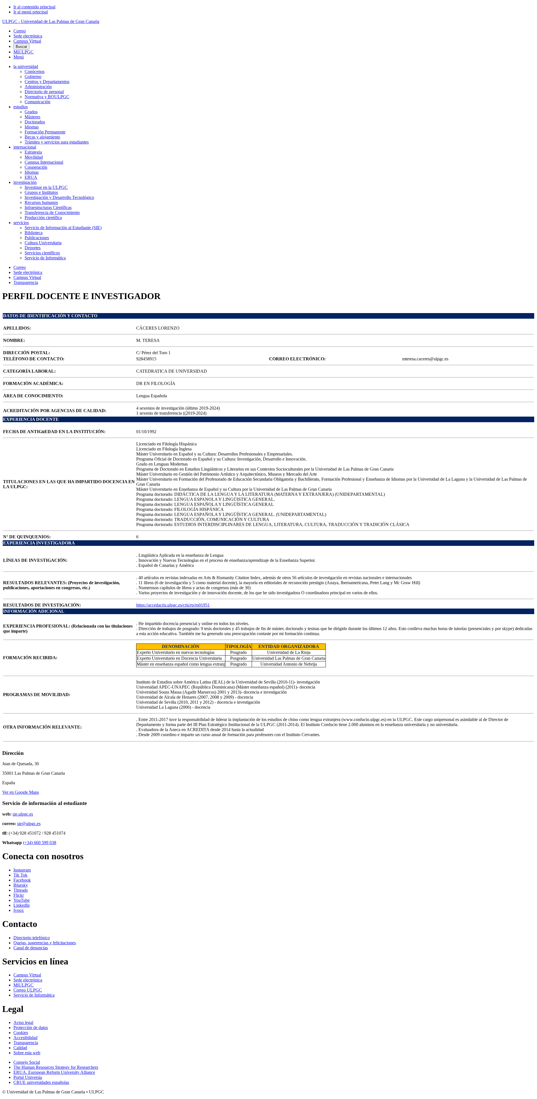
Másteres (32, 116)
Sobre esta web (26, 1052)
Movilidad (34, 157)
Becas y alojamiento (42, 137)
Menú (18, 57)
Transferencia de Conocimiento (52, 212)
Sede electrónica (27, 36)
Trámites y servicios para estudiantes (57, 142)
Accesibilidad (25, 1037)
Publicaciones (37, 237)
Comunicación (37, 101)
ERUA (31, 177)
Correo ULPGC (27, 990)
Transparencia (25, 282)
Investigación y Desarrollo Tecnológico (59, 197)
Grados (31, 111)
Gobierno (33, 76)
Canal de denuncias (30, 947)
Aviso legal (23, 1022)
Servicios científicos (42, 252)
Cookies (20, 1032)
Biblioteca (34, 232)
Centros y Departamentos (47, 81)
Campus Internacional (44, 162)
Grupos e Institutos (41, 192)
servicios (21, 222)
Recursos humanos (41, 202)
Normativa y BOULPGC (47, 96)
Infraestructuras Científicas (48, 207)
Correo (19, 31)
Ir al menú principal (30, 12)
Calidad (20, 1047)
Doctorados (35, 121)
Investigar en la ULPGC (46, 187)
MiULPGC (23, 52)
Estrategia (33, 152)
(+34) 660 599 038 (39, 842)
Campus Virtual (27, 41)
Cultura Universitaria (43, 242)
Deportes (33, 247)
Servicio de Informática (45, 257)
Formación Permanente (45, 132)
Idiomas (32, 127)
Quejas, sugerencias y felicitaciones (44, 942)
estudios (20, 106)
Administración (38, 86)
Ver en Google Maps (20, 792)
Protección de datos (30, 1027)
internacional (24, 147)
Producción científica (43, 217)
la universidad (25, 66)
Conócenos (34, 71)
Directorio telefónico (31, 937)
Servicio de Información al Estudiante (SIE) (63, 227)
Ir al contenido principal (34, 6)
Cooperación (36, 167)
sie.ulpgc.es (23, 814)
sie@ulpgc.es (29, 823)
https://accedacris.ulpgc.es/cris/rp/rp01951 (173, 605)
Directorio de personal (44, 91)
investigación (25, 182)
